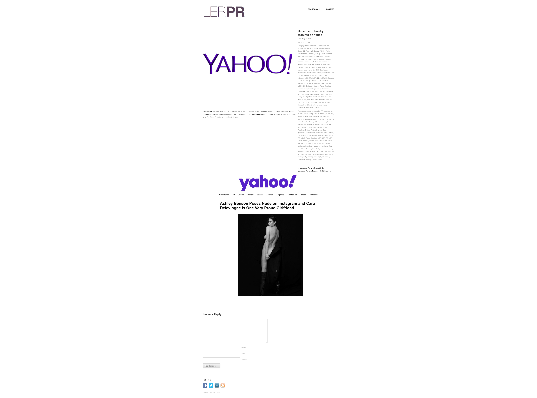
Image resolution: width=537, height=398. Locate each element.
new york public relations (316, 99)
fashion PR (317, 62)
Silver (331, 154)
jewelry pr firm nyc (310, 75)
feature (300, 70)
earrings (328, 59)
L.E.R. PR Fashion (327, 78)
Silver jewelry (311, 105)
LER (323, 83)
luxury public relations (312, 94)
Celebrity (327, 56)
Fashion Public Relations (306, 67)
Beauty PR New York (321, 51)
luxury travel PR (327, 94)
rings (299, 105)
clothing (321, 59)
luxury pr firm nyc (318, 143)
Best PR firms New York (306, 56)
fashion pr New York (322, 64)
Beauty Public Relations (306, 54)
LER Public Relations (305, 86)
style (319, 157)
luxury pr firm (306, 143)
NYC (318, 151)
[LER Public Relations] (224, 11)
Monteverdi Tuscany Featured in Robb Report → (314, 171)
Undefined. (301, 107)
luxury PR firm (320, 91)
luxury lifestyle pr (309, 89)
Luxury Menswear (323, 89)
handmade (326, 72)
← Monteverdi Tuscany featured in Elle (311, 168)
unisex (314, 159)
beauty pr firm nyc (326, 114)
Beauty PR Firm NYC (305, 51)
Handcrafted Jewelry (314, 72)
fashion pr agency (313, 124)
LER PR (328, 83)
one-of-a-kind (326, 102)
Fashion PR (308, 62)
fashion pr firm (309, 64)
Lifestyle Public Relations (322, 86)
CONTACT (330, 9)
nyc (327, 99)
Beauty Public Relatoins (323, 54)
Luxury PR (301, 91)
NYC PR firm (305, 102)
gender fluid (314, 70)
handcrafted (302, 72)
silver (304, 105)
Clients (310, 59)
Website (244, 359)
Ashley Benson (324, 48)
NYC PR (324, 151)
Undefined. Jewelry (313, 107)
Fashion (330, 122)
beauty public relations (321, 116)
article (306, 114)
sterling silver (321, 105)
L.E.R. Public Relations (312, 83)
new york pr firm (326, 149)
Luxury (300, 89)
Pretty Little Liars (318, 154)
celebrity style (303, 122)
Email (244, 353)
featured (306, 70)
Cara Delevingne (311, 119)
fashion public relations (324, 67)
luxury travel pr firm (305, 97)
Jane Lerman (328, 132)
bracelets (319, 56)
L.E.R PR (308, 78)
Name (244, 347)
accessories (306, 111)
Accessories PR (310, 46)
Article (316, 48)
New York (324, 97)
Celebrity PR (302, 59)
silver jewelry (302, 157)
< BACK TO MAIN (313, 9)
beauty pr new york (305, 116)
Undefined (325, 157)
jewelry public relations (320, 135)
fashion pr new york (309, 127)
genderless (301, 132)
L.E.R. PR (306, 42)
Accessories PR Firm (305, 48)
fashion (300, 62)
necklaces (316, 97)
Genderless (324, 70)
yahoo (320, 159)
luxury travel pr (314, 146)
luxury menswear (321, 141)
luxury (311, 141)
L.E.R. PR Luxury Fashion (307, 81)
